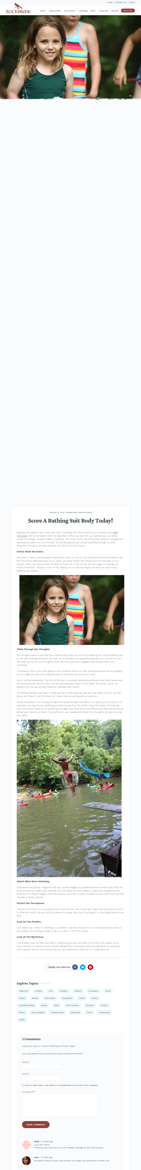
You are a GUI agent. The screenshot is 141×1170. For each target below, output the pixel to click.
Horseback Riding (26, 1005)
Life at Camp (69, 11)
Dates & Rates (55, 11)
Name (25, 1062)
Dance (108, 991)
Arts (51, 991)
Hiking (81, 998)
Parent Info (103, 11)
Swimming (75, 1012)
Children (78, 991)
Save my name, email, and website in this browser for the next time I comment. (61, 1085)
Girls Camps (50, 998)
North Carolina (72, 1005)
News (56, 1005)
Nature (44, 1005)
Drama (22, 998)
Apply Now (128, 10)
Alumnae (114, 11)
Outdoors (90, 1005)
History (95, 998)
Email (25, 1074)
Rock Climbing (38, 1012)
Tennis (89, 1012)
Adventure (23, 991)
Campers (63, 991)
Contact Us (121, 2)
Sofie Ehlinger (85, 512)
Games (35, 998)
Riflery (22, 1012)
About (42, 11)
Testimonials (104, 1012)
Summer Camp (57, 1012)
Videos (22, 1020)
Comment (27, 1092)
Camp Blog (83, 11)
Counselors (71, 512)
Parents (104, 1005)
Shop (110, 2)
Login (132, 2)
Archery (38, 991)
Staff (93, 11)
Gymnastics (67, 998)
